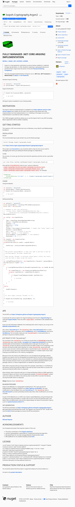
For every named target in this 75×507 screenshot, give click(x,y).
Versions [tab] (43, 32)
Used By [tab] (35, 32)
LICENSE (25, 61)
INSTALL (5, 61)
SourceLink (15, 149)
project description (16, 472)
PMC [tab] (10, 22)
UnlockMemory (41, 331)
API (15, 61)
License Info (61, 38)
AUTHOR (19, 61)
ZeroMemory (6, 333)
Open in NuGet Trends (64, 55)
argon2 (59, 72)
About (31, 499)
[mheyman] (57, 66)
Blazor (16, 75)
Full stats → (68, 13)
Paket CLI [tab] (30, 22)
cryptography (60, 76)
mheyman (62, 66)
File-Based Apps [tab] (48, 22)
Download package (63, 41)
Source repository (63, 35)
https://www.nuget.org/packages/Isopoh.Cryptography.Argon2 (24, 145)
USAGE (10, 61)
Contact (5, 485)
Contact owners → (67, 62)
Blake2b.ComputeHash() (10, 326)
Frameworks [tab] (16, 32)
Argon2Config (45, 318)
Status (28, 485)
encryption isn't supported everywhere (34, 342)
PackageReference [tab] (17, 22)
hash (64, 72)
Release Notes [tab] (8, 35)
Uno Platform (24, 75)
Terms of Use (37, 499)
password (59, 74)
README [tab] (7, 32)
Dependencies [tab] (26, 32)
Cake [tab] (4, 24)
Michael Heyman (7, 419)
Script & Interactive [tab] (38, 22)
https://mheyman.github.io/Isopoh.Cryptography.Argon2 (28, 314)
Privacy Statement (63, 499)
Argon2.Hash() (12, 319)
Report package (62, 57)
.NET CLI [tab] (5, 22)
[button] (50, 27)
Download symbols (63, 45)
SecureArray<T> (14, 329)
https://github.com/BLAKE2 (33, 388)
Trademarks (22, 501)
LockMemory (29, 331)
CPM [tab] (25, 22)
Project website (62, 32)
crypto (66, 74)
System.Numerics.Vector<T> (16, 402)
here (42, 435)
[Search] (69, 5)
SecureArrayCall (38, 329)
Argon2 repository (27, 431)
